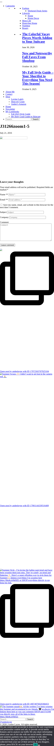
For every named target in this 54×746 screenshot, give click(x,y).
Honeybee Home (29, 23)
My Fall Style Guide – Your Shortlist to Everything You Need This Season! (37, 78)
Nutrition (26, 26)
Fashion (25, 8)
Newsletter (10, 109)
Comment (4, 222)
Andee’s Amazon (18, 104)
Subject (3, 212)
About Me (10, 92)
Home (30, 16)
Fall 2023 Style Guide (20, 114)
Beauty (25, 28)
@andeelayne (6, 722)
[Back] (39, 745)
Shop (8, 97)
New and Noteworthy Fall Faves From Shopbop (37, 56)
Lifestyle (26, 13)
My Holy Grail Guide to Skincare (25, 116)
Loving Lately (17, 99)
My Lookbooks (12, 111)
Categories (10, 6)
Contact (9, 94)
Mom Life (26, 21)
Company (4, 217)
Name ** (4, 194)
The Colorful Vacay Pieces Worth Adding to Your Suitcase (37, 37)
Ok (35, 745)
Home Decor (33, 18)
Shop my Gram (18, 101)
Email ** (4, 199)
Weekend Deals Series (37, 11)
